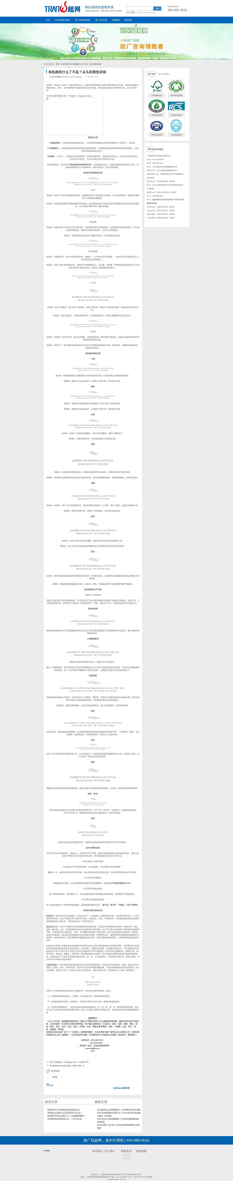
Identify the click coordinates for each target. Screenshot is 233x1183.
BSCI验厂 (153, 12)
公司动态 (126, 1155)
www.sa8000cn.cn (92, 1048)
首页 (48, 20)
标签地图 (141, 1151)
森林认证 (140, 12)
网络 (58, 77)
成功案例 (116, 20)
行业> (62, 64)
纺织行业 (68, 64)
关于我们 (109, 1151)
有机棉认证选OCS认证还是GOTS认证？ (64, 1113)
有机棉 (54, 1077)
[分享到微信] (128, 1088)
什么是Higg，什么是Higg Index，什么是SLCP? (71, 1062)
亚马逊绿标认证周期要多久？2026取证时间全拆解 (118, 1110)
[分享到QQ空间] (117, 1088)
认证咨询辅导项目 (62, 20)
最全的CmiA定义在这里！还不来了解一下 (68, 1066)
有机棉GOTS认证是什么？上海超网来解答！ (66, 1116)
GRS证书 (146, 12)
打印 (52, 1085)
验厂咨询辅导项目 (83, 20)
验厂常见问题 (101, 20)
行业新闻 (126, 1158)
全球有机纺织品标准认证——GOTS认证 (64, 1119)
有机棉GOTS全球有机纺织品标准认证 (63, 1110)
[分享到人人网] (126, 1088)
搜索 (157, 8)
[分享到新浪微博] (120, 1088)
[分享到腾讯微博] (123, 1088)
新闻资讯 (126, 1151)
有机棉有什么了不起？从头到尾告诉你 (87, 64)
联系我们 (128, 20)
